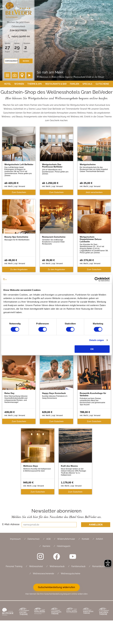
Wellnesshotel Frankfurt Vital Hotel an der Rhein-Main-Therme (72, 612)
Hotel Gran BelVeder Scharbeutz (18, 10)
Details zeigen (96, 340)
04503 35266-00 (20, 36)
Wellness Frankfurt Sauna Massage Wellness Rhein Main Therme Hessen (88, 612)
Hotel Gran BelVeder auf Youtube (72, 556)
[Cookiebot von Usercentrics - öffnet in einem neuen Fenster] (97, 279)
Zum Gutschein (19, 192)
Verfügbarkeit (11, 61)
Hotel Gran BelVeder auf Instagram (40, 556)
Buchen (26, 61)
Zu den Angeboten (19, 269)
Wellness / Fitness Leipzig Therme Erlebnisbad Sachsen (104, 612)
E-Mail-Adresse (10, 524)
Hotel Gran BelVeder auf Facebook (56, 556)
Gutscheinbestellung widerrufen (56, 587)
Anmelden (96, 524)
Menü (7, 75)
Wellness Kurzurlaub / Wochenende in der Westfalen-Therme (56, 612)
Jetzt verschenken (94, 192)
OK (92, 349)
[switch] (42, 329)
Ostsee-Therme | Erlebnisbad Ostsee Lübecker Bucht (24, 612)
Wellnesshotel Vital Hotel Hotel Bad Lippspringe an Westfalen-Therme (40, 612)
